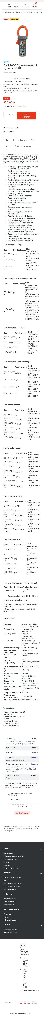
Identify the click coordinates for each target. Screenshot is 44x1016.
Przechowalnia (9, 905)
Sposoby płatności (10, 889)
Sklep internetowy (19, 1013)
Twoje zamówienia (10, 899)
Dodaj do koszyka (26, 115)
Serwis (6, 917)
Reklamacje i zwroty (10, 920)
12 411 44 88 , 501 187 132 (25, 973)
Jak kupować (8, 853)
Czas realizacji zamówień (12, 886)
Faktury (6, 880)
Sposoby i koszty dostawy (13, 883)
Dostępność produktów (12, 877)
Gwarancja (7, 914)
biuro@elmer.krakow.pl (31, 990)
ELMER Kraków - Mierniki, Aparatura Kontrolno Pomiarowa (20, 12)
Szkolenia (7, 862)
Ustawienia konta (10, 902)
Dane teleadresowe (10, 929)
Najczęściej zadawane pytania (14, 856)
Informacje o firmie (10, 932)
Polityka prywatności (11, 868)
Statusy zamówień (10, 859)
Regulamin (7, 865)
